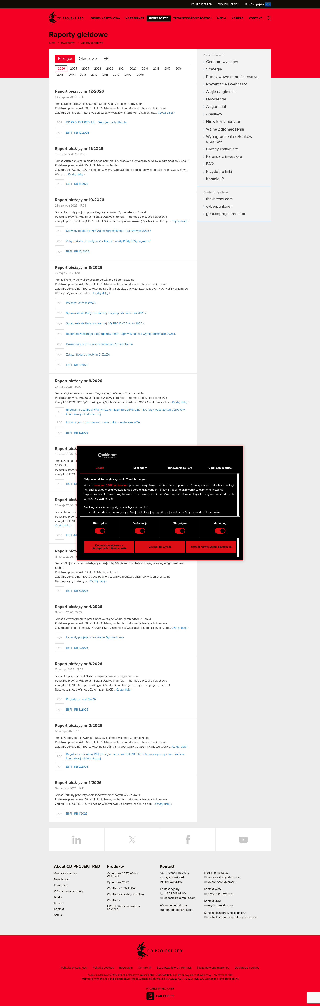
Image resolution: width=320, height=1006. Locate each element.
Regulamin (126, 967)
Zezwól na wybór (160, 546)
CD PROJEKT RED (66, 18)
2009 (127, 74)
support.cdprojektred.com (176, 909)
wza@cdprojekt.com (220, 893)
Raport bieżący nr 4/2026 (78, 607)
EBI (106, 59)
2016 (179, 68)
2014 (72, 74)
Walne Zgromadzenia (225, 129)
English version (228, 4)
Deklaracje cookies (247, 967)
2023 (97, 68)
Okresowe (88, 59)
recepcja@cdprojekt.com (179, 897)
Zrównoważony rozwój (192, 18)
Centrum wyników (222, 62)
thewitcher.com (219, 199)
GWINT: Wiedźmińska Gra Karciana (123, 908)
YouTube (243, 839)
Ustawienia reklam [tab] (180, 467)
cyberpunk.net (218, 206)
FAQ (210, 164)
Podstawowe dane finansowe (232, 77)
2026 (61, 68)
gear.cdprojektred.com (226, 214)
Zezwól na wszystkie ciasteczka (211, 546)
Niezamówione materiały (213, 967)
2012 (94, 74)
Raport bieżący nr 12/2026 (79, 92)
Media (221, 18)
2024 (85, 68)
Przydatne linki (219, 172)
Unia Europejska (254, 4)
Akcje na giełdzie (221, 92)
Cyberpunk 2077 (118, 882)
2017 (167, 68)
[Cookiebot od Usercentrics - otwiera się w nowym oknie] (100, 456)
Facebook (187, 839)
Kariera (237, 18)
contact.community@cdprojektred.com (232, 917)
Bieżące (65, 59)
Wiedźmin (113, 900)
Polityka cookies (103, 967)
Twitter (132, 839)
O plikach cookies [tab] (220, 467)
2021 (121, 68)
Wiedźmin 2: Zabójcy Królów (125, 894)
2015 (60, 74)
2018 (156, 68)
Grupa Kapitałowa (105, 18)
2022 (109, 68)
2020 (133, 68)
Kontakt (255, 18)
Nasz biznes (134, 18)
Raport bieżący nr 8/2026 (78, 381)
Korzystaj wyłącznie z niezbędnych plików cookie (108, 547)
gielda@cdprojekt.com (221, 881)
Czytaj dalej (165, 112)
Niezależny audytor (223, 122)
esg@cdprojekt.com (220, 905)
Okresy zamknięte (222, 149)
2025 (73, 68)
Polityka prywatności (74, 967)
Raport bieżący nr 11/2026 (79, 149)
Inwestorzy (158, 18)
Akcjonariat (216, 107)
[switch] (140, 531)
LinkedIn (76, 839)
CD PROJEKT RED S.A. (174, 872)
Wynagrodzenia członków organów (229, 139)
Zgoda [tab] (100, 467)
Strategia (214, 69)
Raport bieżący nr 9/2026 (78, 268)
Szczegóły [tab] (140, 467)
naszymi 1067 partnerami (111, 485)
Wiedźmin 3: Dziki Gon (121, 888)
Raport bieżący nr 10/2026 (79, 200)
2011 (105, 74)
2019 (145, 68)
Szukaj (269, 18)
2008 (140, 74)
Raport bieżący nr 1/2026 (78, 783)
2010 (116, 74)
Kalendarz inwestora (224, 157)
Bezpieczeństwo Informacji (174, 967)
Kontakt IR (215, 179)
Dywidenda (216, 99)
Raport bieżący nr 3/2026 (78, 664)
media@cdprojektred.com (224, 877)
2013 (83, 74)
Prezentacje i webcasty (226, 84)
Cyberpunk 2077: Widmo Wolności (123, 875)
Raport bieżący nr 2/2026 (78, 726)
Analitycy (214, 114)
